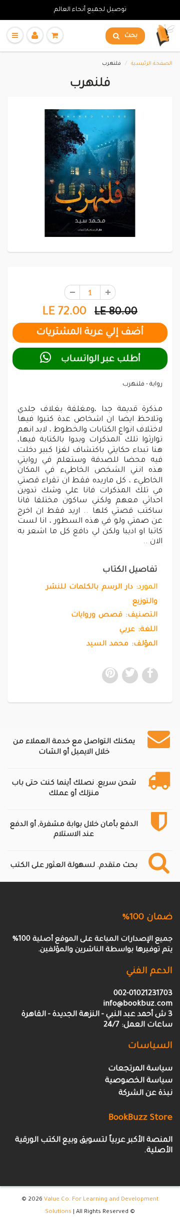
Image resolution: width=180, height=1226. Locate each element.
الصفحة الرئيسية (151, 64)
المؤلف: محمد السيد (122, 644)
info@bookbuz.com (137, 1004)
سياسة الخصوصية (138, 1081)
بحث (131, 35)
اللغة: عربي (139, 630)
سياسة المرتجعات (140, 1069)
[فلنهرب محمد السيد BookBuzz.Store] (90, 173)
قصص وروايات (96, 615)
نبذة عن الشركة (145, 1093)
